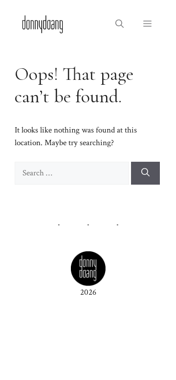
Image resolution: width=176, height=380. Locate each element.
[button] (119, 24)
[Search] (145, 173)
